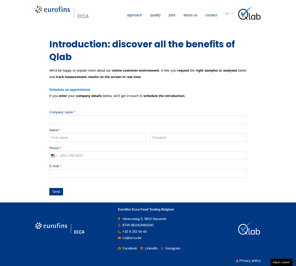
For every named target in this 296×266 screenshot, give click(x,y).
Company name (62, 112)
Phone (55, 148)
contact (211, 15)
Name (55, 130)
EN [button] (227, 13)
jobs (172, 15)
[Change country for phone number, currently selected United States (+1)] (53, 155)
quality (155, 15)
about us (190, 15)
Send (56, 192)
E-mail (55, 166)
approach (134, 15)
